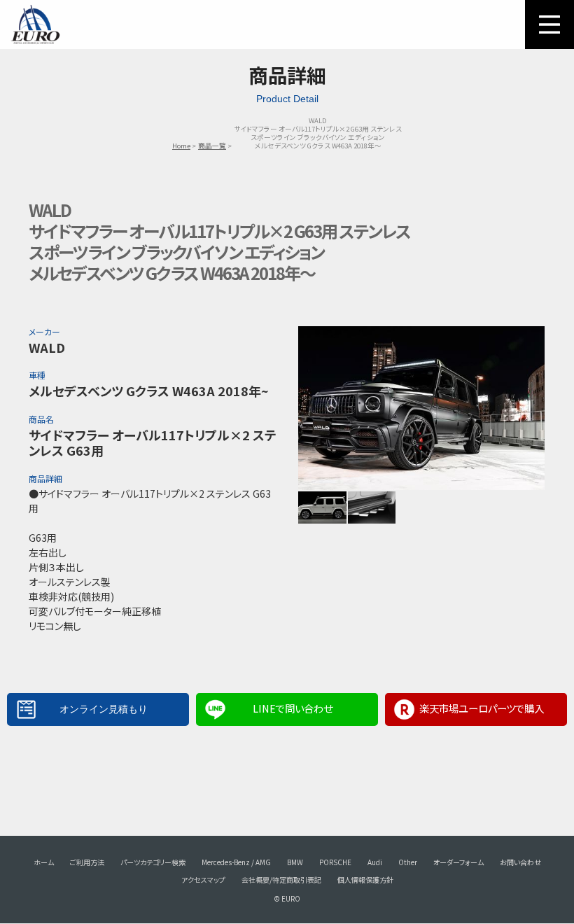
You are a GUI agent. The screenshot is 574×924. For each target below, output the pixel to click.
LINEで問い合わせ (292, 708)
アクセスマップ (203, 879)
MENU (549, 24)
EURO (35, 24)
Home (181, 145)
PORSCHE (335, 862)
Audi (375, 862)
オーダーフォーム (458, 862)
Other (407, 862)
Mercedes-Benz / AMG (236, 862)
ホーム (44, 862)
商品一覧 (212, 145)
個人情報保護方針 (365, 879)
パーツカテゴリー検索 (153, 862)
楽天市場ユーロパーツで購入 (481, 708)
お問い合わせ (520, 862)
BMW (295, 862)
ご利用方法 (87, 862)
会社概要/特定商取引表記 (281, 879)
